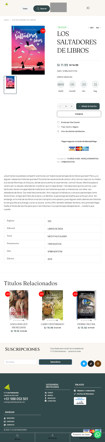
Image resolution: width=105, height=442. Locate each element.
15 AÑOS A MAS (73, 158)
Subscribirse (55, 362)
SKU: (59, 162)
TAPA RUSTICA (54, 243)
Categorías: (62, 158)
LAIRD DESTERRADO (52, 324)
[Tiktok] (91, 363)
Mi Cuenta (52, 438)
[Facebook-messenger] (84, 363)
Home (6, 20)
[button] (49, 29)
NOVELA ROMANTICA (89, 158)
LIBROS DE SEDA (55, 228)
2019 (50, 259)
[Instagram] (98, 363)
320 (49, 221)
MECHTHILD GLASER (57, 236)
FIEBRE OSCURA (86, 324)
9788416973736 (55, 251)
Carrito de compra (87, 438)
